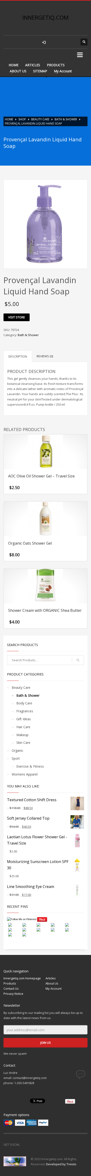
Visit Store (16, 317)
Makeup (22, 735)
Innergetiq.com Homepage (22, 978)
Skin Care (23, 742)
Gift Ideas (23, 719)
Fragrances (24, 711)
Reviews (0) (45, 356)
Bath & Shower (66, 119)
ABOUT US (18, 71)
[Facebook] (25, 1144)
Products (10, 983)
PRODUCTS (56, 65)
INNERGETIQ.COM (45, 17)
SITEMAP (40, 71)
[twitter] (63, 41)
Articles (51, 978)
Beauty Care (40, 119)
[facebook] (53, 41)
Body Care (24, 703)
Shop (22, 119)
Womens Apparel (25, 774)
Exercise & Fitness (30, 766)
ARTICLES (32, 65)
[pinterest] (72, 41)
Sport (16, 758)
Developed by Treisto (61, 1164)
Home (9, 119)
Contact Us (11, 988)
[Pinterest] (44, 1144)
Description (17, 356)
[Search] (78, 660)
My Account (63, 71)
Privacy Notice (13, 994)
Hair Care (23, 727)
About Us (52, 983)
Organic (17, 750)
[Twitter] (35, 1144)
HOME (13, 65)
